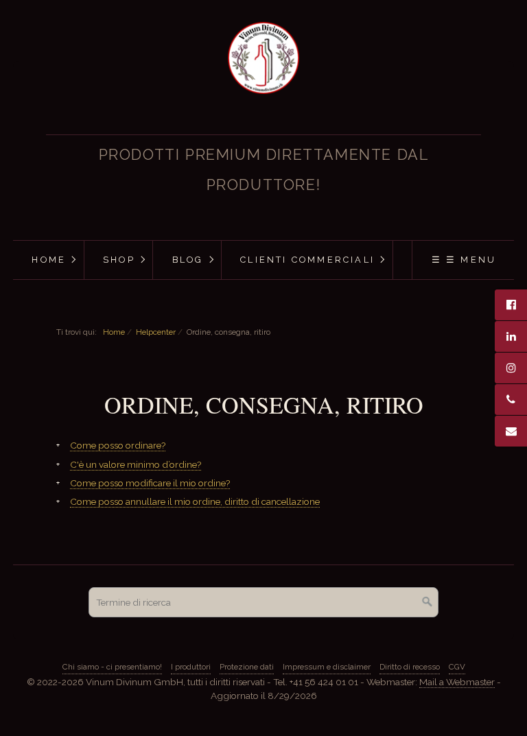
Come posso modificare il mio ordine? (150, 482)
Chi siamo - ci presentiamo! (112, 667)
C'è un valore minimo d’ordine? (135, 464)
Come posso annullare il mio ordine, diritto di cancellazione (195, 501)
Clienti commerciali (307, 259)
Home (49, 259)
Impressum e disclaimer (327, 667)
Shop (119, 259)
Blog (188, 259)
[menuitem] (48, 260)
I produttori (191, 667)
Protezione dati (247, 667)
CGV (457, 667)
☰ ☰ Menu (464, 259)
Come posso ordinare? (117, 445)
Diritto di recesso (409, 667)
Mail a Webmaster (457, 681)
